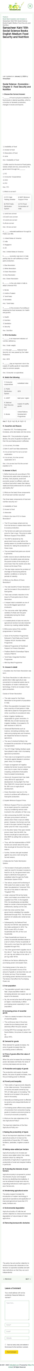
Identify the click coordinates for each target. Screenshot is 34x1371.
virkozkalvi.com (14, 1365)
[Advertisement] (17, 57)
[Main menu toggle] (30, 6)
